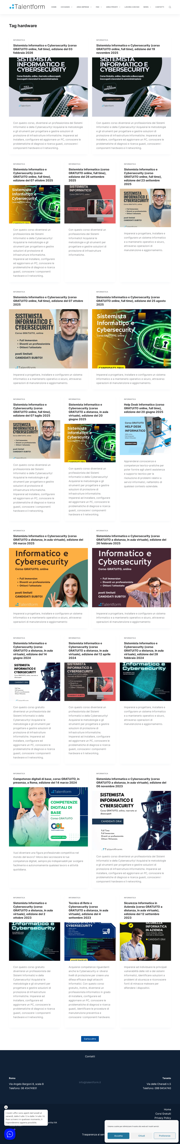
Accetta (118, 1135)
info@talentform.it (90, 1082)
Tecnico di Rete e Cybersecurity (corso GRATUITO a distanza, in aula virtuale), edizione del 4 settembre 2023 (88, 910)
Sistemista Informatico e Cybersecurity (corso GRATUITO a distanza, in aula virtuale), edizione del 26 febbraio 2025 (131, 539)
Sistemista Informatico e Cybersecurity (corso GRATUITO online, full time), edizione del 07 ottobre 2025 (48, 301)
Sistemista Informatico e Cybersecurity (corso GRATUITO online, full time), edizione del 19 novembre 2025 (128, 49)
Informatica (19, 40)
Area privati (112, 7)
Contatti (159, 7)
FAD (97, 7)
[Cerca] (170, 7)
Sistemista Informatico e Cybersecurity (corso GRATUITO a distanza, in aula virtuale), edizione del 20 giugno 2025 (88, 412)
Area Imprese (83, 7)
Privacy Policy (163, 1117)
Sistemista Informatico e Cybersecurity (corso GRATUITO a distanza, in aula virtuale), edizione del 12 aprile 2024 (90, 651)
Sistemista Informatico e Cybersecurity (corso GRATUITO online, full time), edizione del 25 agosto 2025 (131, 301)
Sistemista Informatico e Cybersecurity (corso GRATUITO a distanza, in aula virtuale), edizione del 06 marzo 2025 (48, 539)
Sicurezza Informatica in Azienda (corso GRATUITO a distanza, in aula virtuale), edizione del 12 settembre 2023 (143, 910)
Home (53, 7)
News (145, 7)
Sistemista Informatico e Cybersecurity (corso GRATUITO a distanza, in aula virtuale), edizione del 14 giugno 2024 (33, 651)
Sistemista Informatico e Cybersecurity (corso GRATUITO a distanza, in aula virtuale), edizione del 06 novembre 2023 (131, 782)
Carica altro (90, 1038)
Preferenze (164, 1135)
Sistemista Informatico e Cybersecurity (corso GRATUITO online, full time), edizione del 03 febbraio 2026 (45, 49)
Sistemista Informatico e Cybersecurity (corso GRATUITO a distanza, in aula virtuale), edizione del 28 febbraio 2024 (144, 651)
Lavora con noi (132, 7)
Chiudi (141, 1135)
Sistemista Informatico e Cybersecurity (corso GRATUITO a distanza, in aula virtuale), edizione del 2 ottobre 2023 (33, 910)
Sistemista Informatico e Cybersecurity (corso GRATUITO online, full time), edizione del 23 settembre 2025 (143, 177)
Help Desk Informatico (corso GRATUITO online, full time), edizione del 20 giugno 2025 (144, 408)
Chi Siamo (65, 7)
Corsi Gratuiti (163, 1113)
